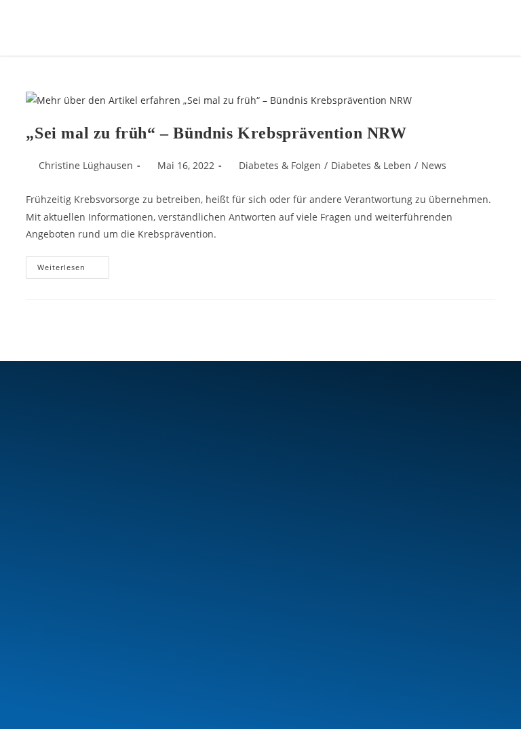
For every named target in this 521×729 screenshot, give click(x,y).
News (433, 165)
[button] (441, 27)
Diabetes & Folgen (280, 165)
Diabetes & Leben (371, 165)
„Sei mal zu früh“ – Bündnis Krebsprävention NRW (216, 133)
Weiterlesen (73, 264)
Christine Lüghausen (86, 165)
